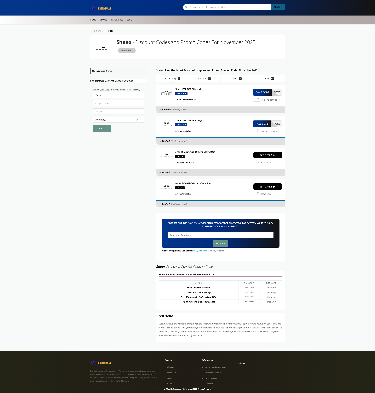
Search (278, 7)
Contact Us (208, 383)
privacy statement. (199, 250)
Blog (129, 19)
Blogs (169, 378)
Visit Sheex (127, 50)
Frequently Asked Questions (215, 367)
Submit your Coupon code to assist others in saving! (116, 89)
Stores (103, 19)
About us (170, 367)
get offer (266, 155)
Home (93, 19)
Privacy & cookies (211, 378)
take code (262, 92)
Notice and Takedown (212, 372)
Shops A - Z (171, 372)
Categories (117, 19)
